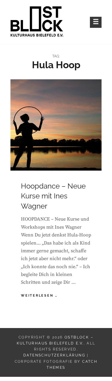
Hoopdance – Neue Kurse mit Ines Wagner (53, 196)
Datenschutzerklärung (54, 355)
